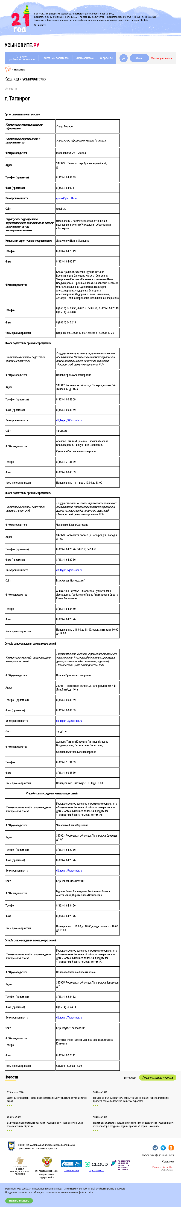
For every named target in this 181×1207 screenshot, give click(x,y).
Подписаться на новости (157, 1077)
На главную (18, 69)
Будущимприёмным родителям (21, 58)
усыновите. (22, 45)
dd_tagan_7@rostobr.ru (69, 1017)
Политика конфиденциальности (158, 1155)
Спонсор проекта (71, 1170)
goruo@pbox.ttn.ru (66, 198)
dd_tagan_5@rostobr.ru (69, 570)
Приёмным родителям (55, 58)
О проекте (106, 58)
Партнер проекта (96, 1170)
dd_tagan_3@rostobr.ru (69, 420)
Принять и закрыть (19, 1201)
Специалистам (85, 58)
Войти (139, 58)
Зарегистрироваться (161, 58)
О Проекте (40, 25)
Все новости (130, 1077)
